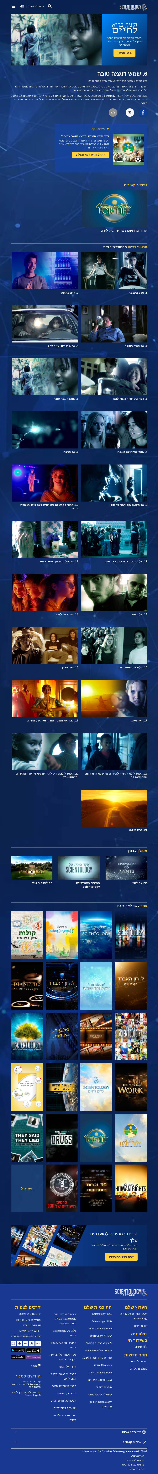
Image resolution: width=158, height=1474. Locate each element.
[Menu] (14, 6)
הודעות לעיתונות (138, 1361)
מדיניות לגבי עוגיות (135, 1460)
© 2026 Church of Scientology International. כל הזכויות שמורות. (114, 1451)
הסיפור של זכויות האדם (63, 1400)
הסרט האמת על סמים (64, 1386)
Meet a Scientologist (100, 1328)
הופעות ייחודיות (104, 1387)
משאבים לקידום (138, 1368)
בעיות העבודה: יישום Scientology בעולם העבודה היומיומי (65, 1319)
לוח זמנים (141, 1346)
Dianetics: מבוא (103, 1365)
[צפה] (96, 986)
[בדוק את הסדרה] (131, 935)
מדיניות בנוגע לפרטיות (133, 1464)
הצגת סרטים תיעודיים (100, 1379)
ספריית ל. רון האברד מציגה (97, 1357)
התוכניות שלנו (98, 1307)
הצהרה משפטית (136, 1469)
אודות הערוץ (140, 1325)
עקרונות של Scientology (98, 1350)
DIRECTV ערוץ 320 (30, 1313)
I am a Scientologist (100, 1372)
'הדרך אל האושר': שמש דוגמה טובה (107, 81)
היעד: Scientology (102, 1321)
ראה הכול (27, 1188)
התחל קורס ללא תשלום (90, 154)
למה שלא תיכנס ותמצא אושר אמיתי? (85, 136)
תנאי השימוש (137, 1456)
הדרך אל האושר (67, 1366)
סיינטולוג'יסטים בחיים (100, 1394)
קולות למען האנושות (101, 1335)
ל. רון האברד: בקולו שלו (99, 1343)
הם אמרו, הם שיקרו (66, 1393)
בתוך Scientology (102, 1313)
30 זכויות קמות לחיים (65, 1408)
